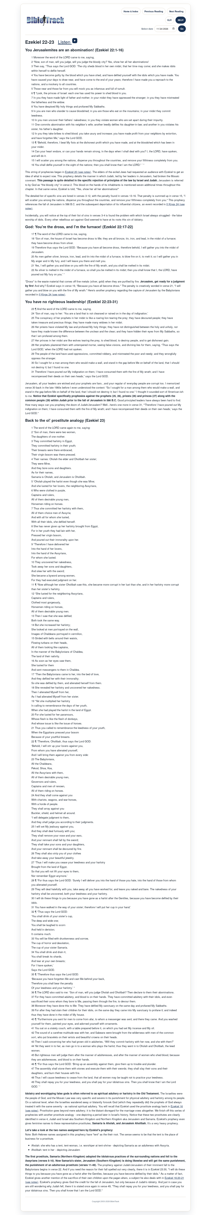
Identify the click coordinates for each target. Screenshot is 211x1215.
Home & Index (131, 11)
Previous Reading (153, 11)
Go (182, 28)
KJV (169, 20)
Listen (65, 41)
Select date (147, 28)
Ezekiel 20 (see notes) (78, 172)
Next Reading (176, 11)
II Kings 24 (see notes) (52, 294)
